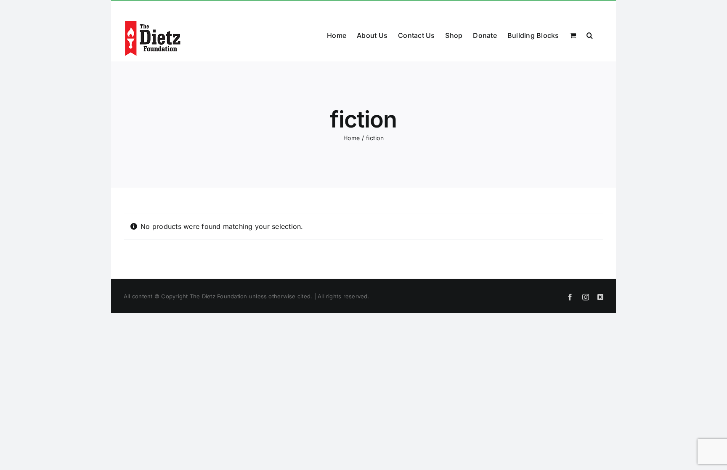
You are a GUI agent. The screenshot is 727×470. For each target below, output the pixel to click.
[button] (589, 34)
